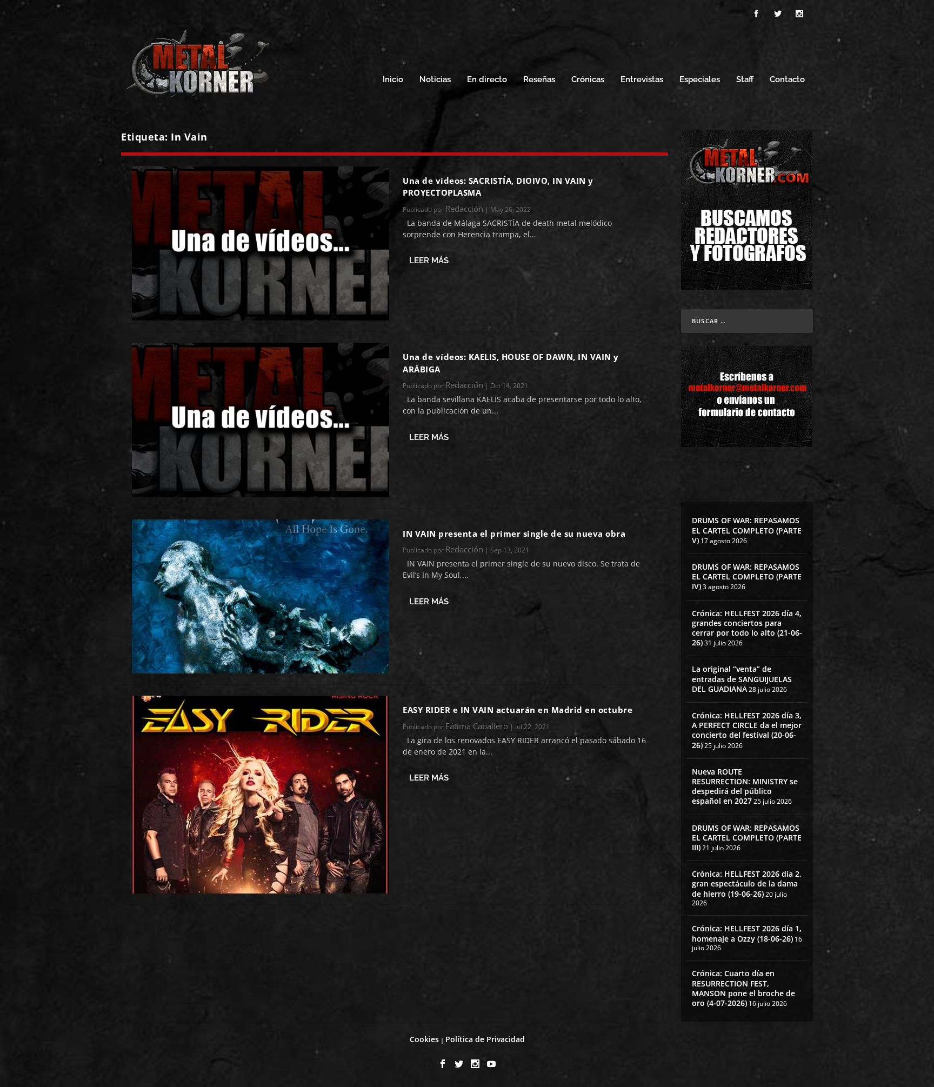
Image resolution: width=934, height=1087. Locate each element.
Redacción (464, 208)
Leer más (429, 260)
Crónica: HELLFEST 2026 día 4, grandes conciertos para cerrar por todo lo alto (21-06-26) (747, 628)
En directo (487, 79)
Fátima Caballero (476, 726)
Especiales (699, 79)
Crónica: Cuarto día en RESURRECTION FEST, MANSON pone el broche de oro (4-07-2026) (743, 988)
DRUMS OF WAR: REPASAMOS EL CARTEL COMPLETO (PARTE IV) (747, 576)
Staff (744, 79)
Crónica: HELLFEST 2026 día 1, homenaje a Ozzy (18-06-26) (747, 933)
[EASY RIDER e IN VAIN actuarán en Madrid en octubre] (260, 794)
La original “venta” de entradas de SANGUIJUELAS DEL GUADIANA (742, 678)
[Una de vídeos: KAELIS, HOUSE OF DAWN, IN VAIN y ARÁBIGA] (260, 420)
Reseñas (539, 79)
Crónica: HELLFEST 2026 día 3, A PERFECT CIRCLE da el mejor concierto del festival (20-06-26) (747, 730)
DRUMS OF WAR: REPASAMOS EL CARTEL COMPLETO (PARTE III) (747, 837)
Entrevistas (642, 79)
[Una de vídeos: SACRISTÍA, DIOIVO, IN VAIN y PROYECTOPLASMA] (260, 243)
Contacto (787, 79)
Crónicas (587, 79)
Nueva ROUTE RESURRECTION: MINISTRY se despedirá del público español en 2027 (745, 786)
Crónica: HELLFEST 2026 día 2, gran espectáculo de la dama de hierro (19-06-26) (747, 883)
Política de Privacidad (485, 1039)
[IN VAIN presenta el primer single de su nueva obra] (260, 596)
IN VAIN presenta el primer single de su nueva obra (514, 533)
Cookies (424, 1039)
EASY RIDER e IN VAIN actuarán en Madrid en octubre (517, 709)
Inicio (393, 79)
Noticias (435, 79)
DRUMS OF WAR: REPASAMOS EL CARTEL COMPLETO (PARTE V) (747, 530)
